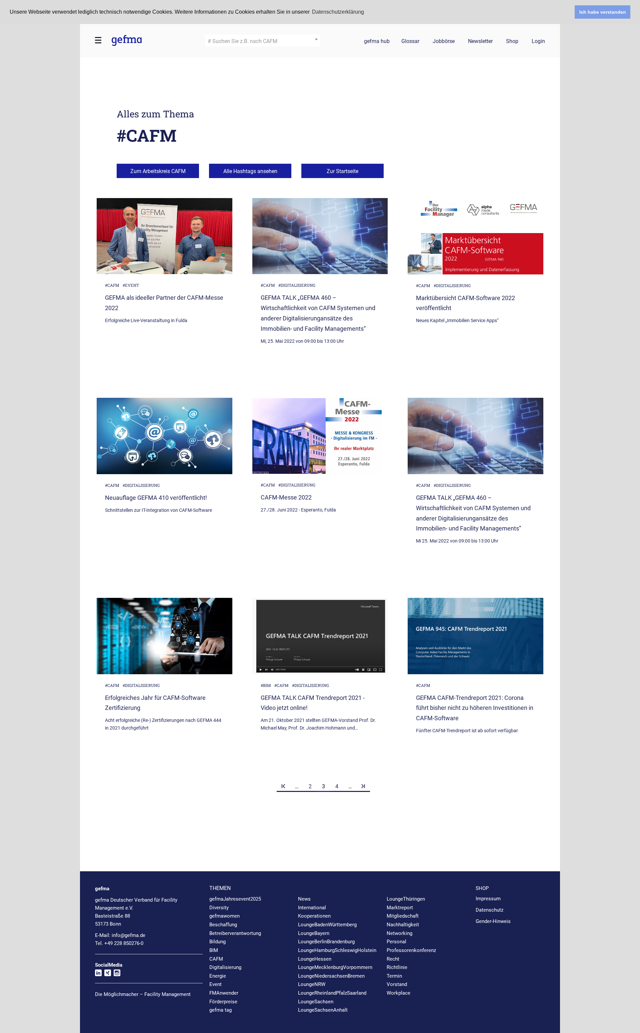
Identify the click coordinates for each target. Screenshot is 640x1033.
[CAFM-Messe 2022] (320, 436)
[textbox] (262, 41)
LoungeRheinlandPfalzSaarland (332, 993)
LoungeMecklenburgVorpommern (335, 967)
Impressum (488, 899)
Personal (396, 942)
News (304, 899)
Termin (394, 976)
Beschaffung (223, 925)
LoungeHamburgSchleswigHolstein (337, 950)
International (312, 908)
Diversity (219, 908)
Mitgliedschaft (403, 916)
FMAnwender (223, 993)
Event (215, 984)
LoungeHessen (314, 959)
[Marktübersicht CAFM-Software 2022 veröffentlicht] (475, 236)
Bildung (217, 942)
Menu (98, 40)
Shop (512, 41)
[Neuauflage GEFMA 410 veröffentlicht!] (164, 436)
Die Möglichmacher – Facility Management (143, 994)
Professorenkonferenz (411, 950)
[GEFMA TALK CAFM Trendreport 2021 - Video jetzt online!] (320, 636)
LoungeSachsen (315, 1002)
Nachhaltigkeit (403, 925)
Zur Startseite (342, 171)
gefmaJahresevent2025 (235, 899)
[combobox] (262, 40)
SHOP (482, 888)
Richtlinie (397, 967)
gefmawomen (224, 916)
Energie (217, 976)
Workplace (398, 993)
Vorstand (397, 984)
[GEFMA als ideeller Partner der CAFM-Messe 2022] (164, 236)
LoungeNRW (311, 984)
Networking (399, 933)
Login (538, 41)
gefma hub (377, 41)
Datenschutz (489, 910)
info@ (128, 935)
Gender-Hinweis (493, 921)
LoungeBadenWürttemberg (327, 925)
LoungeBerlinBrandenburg (326, 942)
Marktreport (400, 908)
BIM (213, 950)
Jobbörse (444, 41)
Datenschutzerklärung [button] (338, 12)
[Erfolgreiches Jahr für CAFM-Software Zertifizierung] (164, 636)
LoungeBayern (313, 933)
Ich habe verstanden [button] (602, 12)
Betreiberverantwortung (235, 933)
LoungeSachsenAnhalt (323, 1010)
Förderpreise (223, 1002)
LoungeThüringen (406, 899)
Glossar (410, 41)
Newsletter (480, 41)
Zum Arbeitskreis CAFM (158, 171)
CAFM (216, 959)
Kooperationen (314, 916)
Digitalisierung (225, 967)
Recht (393, 959)
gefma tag (220, 1010)
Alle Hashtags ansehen (250, 171)
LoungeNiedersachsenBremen (331, 976)
